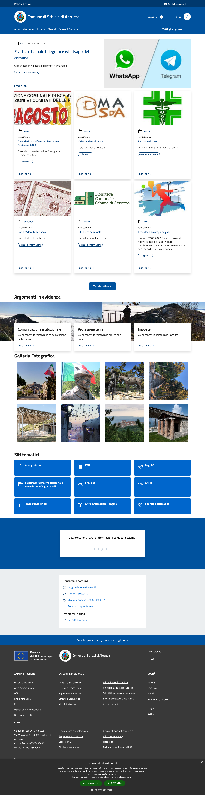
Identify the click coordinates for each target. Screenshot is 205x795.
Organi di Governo (23, 682)
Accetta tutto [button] (90, 783)
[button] (102, 789)
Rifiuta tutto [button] (114, 783)
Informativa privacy (113, 736)
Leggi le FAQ (65, 742)
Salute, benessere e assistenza (118, 698)
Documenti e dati (23, 715)
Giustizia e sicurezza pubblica (118, 688)
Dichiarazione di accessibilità (117, 747)
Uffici (17, 693)
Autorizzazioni (110, 704)
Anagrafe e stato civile (70, 682)
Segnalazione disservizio (71, 736)
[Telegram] (160, 17)
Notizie (87, 131)
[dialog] (102, 777)
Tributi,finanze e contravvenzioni (120, 693)
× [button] (201, 762)
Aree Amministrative (25, 688)
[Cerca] (187, 16)
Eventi (151, 713)
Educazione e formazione (115, 682)
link (131, 777)
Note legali (108, 742)
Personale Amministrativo (27, 709)
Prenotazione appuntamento (73, 731)
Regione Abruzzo (22, 4)
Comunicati (29, 221)
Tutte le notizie (101, 286)
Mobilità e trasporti (68, 704)
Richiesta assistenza (69, 747)
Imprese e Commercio (70, 693)
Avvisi (23, 43)
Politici (17, 704)
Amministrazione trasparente (118, 731)
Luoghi (151, 708)
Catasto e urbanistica (69, 699)
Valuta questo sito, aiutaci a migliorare (102, 640)
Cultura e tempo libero (70, 688)
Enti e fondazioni (22, 699)
